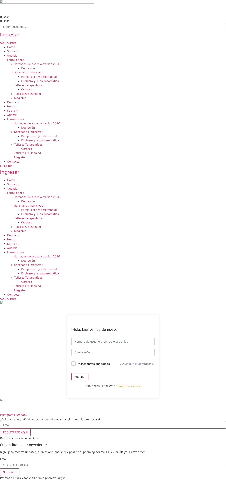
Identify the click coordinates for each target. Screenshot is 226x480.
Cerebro (26, 89)
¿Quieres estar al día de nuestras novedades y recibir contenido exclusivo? (50, 419)
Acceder (79, 376)
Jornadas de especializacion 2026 (37, 64)
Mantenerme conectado (94, 364)
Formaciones (15, 59)
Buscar (4, 17)
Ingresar (9, 35)
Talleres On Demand (27, 93)
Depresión (28, 68)
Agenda (12, 55)
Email (3, 459)
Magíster (20, 98)
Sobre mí (13, 51)
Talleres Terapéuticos (28, 85)
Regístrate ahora (129, 386)
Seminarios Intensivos (28, 72)
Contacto (13, 102)
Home (11, 47)
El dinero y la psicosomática (40, 81)
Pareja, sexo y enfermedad (39, 76)
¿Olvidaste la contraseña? (137, 364)
